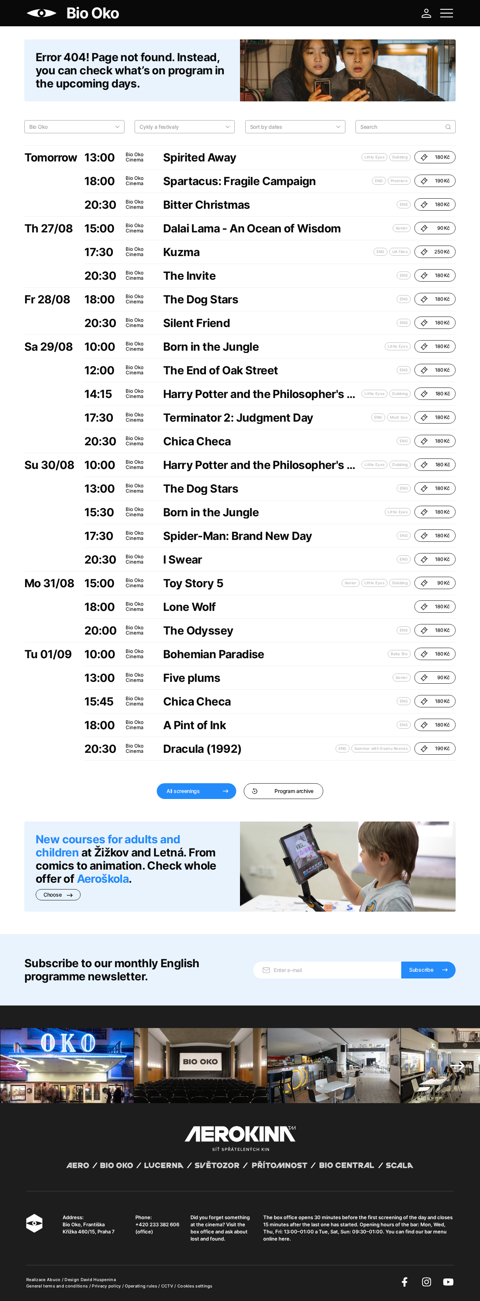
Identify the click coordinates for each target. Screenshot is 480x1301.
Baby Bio (399, 653)
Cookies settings (195, 1286)
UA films (400, 251)
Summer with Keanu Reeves (381, 748)
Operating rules (141, 1286)
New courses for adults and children (108, 845)
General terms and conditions (57, 1286)
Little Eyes (374, 157)
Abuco (54, 1279)
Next (457, 1065)
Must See (399, 417)
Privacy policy (107, 1286)
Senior (402, 228)
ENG (379, 180)
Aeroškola (103, 878)
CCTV (168, 1286)
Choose (53, 894)
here (284, 1239)
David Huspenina (98, 1279)
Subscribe (421, 969)
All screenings (183, 791)
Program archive (294, 791)
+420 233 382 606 (157, 1224)
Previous (22, 1065)
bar (414, 1224)
